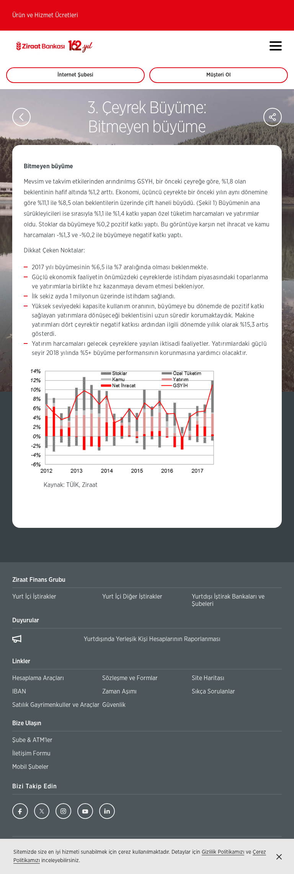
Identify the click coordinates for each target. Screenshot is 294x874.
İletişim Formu (31, 753)
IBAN (19, 691)
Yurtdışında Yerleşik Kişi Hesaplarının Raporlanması (94, 639)
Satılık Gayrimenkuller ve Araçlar (56, 705)
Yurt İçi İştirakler (34, 597)
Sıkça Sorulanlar (213, 691)
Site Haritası (208, 678)
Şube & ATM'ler (32, 740)
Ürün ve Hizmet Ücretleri (45, 15)
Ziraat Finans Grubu (38, 580)
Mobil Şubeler (30, 767)
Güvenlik (114, 705)
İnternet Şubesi (79, 77)
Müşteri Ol (225, 77)
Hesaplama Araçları (38, 678)
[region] (147, 640)
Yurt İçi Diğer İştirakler (132, 597)
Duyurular (25, 620)
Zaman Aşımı (119, 691)
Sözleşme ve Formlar (130, 678)
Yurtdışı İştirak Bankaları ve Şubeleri (228, 600)
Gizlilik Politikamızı (223, 852)
